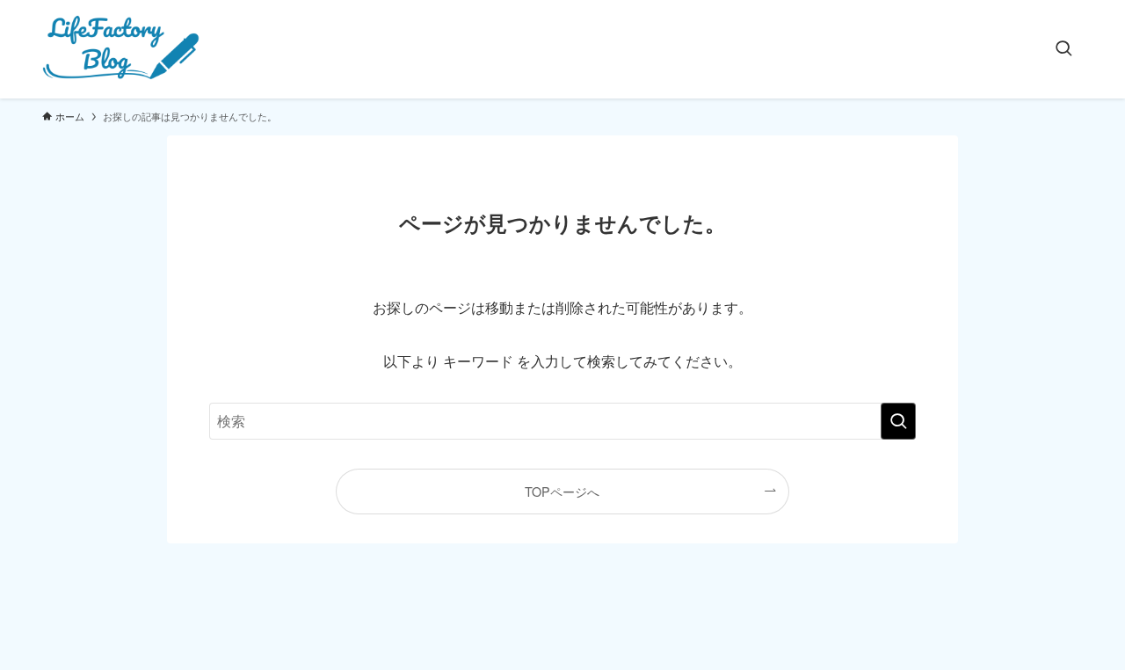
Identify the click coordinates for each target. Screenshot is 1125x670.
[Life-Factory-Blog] (122, 49)
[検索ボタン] (1063, 49)
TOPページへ (562, 491)
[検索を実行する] (898, 421)
